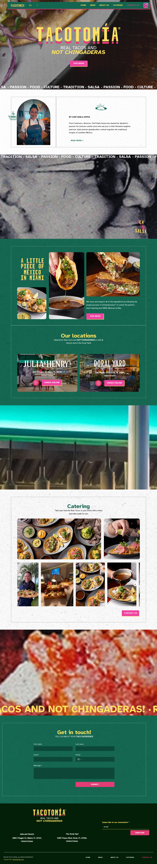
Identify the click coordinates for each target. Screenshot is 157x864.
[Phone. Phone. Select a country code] (79, 759)
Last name (80, 744)
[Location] (36, 383)
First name (38, 744)
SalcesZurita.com (18, 859)
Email (36, 755)
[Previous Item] (22, 584)
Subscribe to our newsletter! (116, 822)
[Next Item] (135, 584)
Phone (78, 755)
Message (38, 766)
